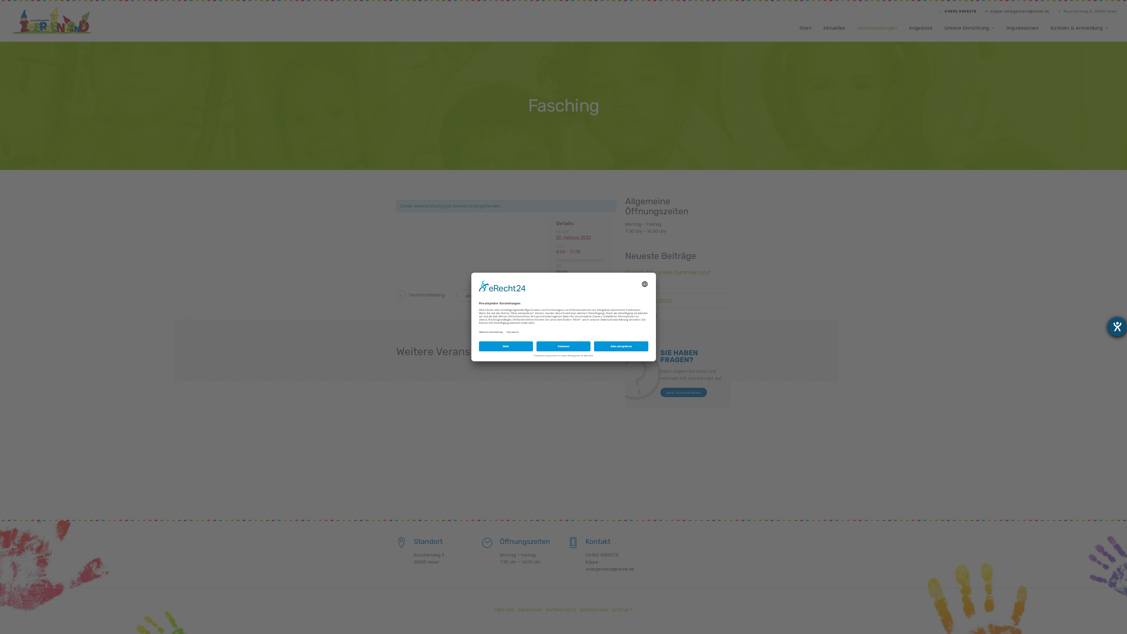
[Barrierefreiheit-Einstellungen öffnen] (1117, 326)
